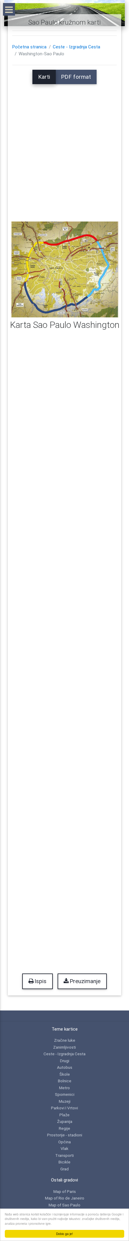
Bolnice (64, 1080)
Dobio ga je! (64, 1233)
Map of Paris (64, 1191)
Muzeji (64, 1101)
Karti (44, 77)
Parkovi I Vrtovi (64, 1107)
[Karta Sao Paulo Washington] (64, 269)
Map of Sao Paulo (64, 1205)
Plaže (64, 1114)
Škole (64, 1074)
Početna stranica (29, 47)
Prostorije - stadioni (64, 1134)
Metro (64, 1087)
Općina (64, 1141)
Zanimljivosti (64, 1047)
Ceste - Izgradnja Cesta (76, 47)
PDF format (76, 77)
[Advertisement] (64, 148)
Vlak (64, 1148)
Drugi (64, 1060)
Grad (64, 1168)
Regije (64, 1128)
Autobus (64, 1067)
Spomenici (64, 1094)
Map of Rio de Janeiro (64, 1198)
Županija (64, 1121)
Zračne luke (64, 1040)
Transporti (64, 1155)
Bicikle (64, 1162)
